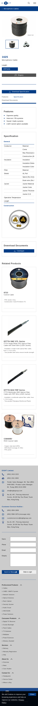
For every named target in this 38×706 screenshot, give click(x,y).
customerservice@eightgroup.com (19, 518)
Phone (4, 544)
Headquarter (7, 676)
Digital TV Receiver (9, 621)
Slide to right (27, 572)
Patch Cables (7, 628)
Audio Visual (7, 607)
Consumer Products (9, 618)
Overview (6, 662)
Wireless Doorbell (8, 641)
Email (4, 550)
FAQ (4, 655)
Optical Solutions (8, 598)
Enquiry (4, 555)
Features (5, 97)
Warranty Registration (10, 651)
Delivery (5, 648)
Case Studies (7, 668)
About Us (5, 659)
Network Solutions (8, 594)
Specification (18, 97)
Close (32, 694)
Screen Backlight (8, 624)
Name (4, 539)
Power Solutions (8, 614)
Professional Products (10, 585)
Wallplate (6, 634)
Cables (5, 588)
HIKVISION (6, 611)
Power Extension (8, 637)
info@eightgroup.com (14, 490)
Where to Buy (7, 682)
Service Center (7, 679)
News (5, 665)
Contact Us (6, 673)
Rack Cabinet (7, 601)
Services (5, 645)
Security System (8, 604)
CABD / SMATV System (10, 591)
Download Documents (10, 100)
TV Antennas (7, 631)
